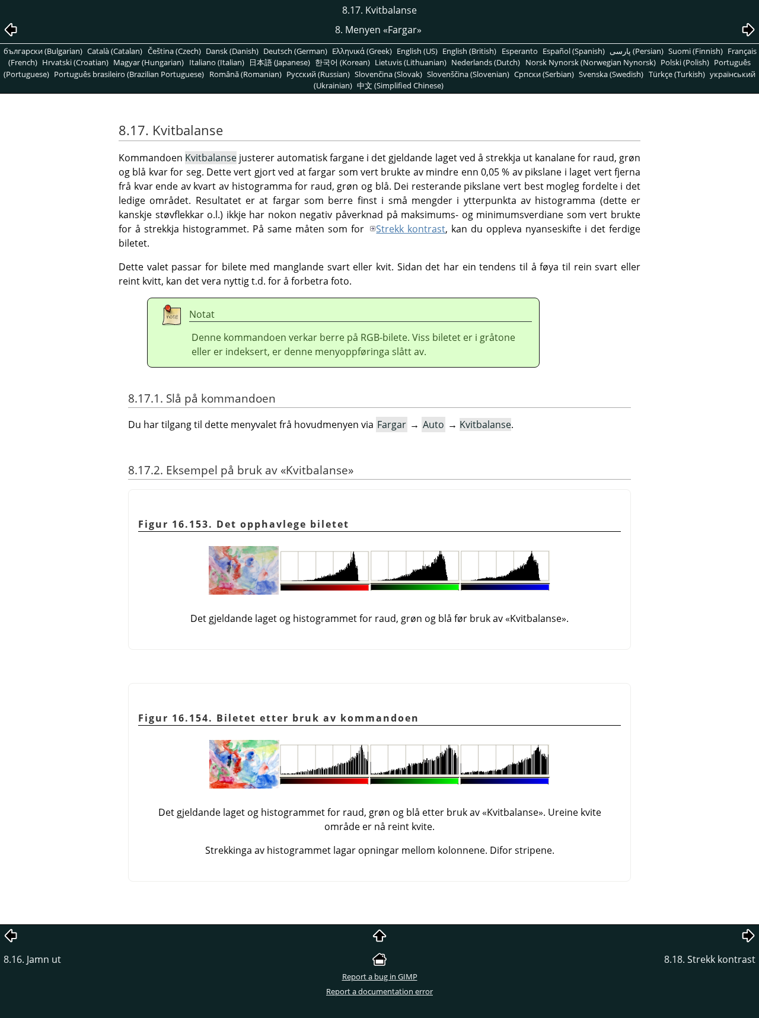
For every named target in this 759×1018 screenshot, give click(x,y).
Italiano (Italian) (216, 62)
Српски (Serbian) (544, 74)
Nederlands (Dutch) (485, 62)
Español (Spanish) (574, 51)
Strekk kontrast (410, 228)
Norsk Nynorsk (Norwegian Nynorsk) (590, 62)
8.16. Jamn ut (32, 959)
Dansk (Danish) (232, 51)
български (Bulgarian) (43, 51)
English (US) (417, 51)
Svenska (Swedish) (611, 74)
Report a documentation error (379, 991)
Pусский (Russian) (318, 74)
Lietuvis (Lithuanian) (411, 62)
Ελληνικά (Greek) (362, 51)
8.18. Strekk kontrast (709, 959)
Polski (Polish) (685, 62)
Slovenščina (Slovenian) (468, 74)
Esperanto (520, 51)
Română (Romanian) (245, 74)
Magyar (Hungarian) (148, 62)
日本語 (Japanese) (279, 62)
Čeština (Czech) (174, 51)
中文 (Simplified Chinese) (400, 85)
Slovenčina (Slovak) (388, 74)
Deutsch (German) (295, 51)
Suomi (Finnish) (695, 51)
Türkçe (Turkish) (677, 74)
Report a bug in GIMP (379, 976)
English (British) (469, 51)
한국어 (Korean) (342, 62)
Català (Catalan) (114, 51)
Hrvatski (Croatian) (75, 62)
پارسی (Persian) (637, 51)
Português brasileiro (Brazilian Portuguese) (129, 74)
